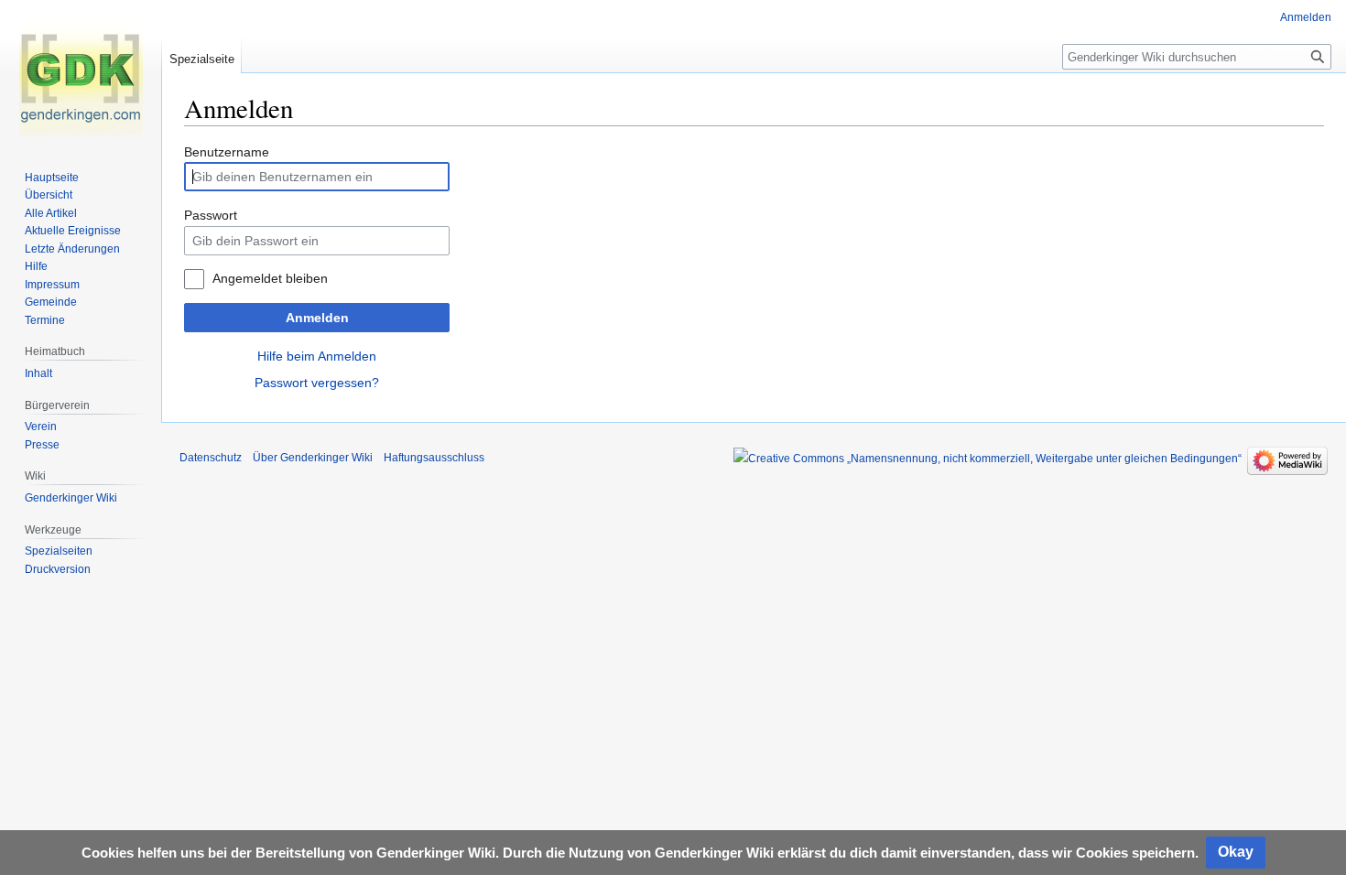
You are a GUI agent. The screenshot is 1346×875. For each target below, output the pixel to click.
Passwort (210, 215)
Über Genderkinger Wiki (313, 457)
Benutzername (226, 152)
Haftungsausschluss (434, 457)
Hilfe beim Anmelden (316, 356)
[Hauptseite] (80, 73)
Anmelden (317, 317)
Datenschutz (210, 457)
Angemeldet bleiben (270, 278)
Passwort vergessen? (317, 382)
